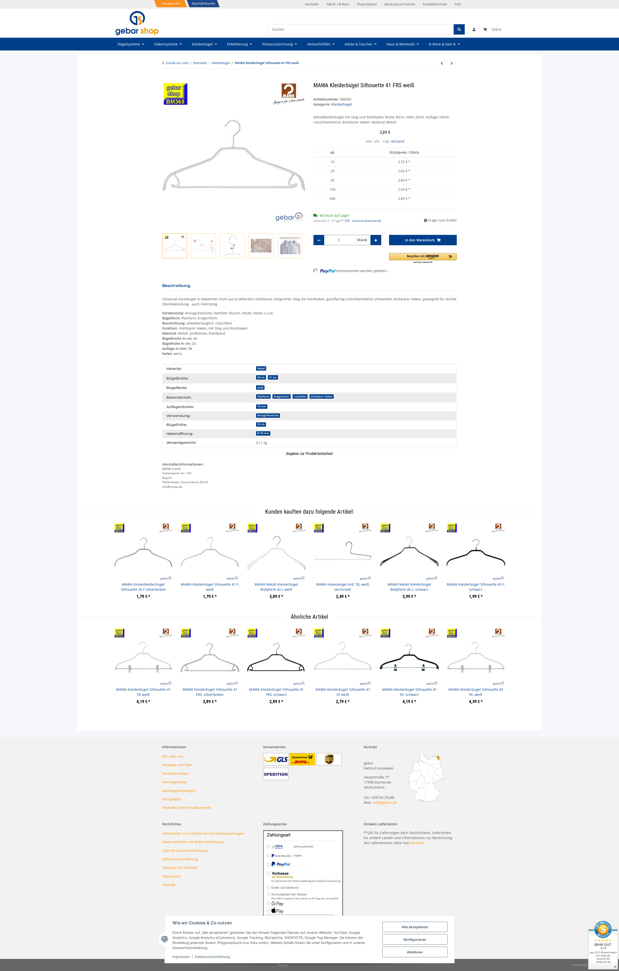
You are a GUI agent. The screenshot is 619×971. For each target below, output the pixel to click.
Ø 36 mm (263, 433)
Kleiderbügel (341, 104)
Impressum (181, 957)
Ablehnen (415, 952)
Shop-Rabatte (367, 4)
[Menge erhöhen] (375, 240)
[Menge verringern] (319, 240)
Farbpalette (171, 799)
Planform (263, 396)
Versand (397, 141)
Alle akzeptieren (415, 927)
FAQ (458, 4)
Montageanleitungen (179, 790)
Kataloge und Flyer (177, 764)
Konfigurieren (415, 939)
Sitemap (169, 884)
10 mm (261, 406)
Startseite (312, 4)
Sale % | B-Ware (337, 4)
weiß (260, 387)
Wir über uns (173, 756)
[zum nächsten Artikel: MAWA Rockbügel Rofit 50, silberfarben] (452, 63)
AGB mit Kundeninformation (185, 850)
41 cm (273, 377)
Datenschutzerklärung (212, 957)
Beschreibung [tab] (176, 285)
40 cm (261, 377)
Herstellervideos (175, 773)
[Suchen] (459, 29)
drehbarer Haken (321, 396)
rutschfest (300, 396)
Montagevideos (174, 782)
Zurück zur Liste (177, 63)
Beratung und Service (399, 4)
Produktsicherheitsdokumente (186, 807)
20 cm (261, 424)
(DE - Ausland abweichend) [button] (363, 221)
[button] (474, 29)
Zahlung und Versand (179, 867)
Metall (261, 368)
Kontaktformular (435, 4)
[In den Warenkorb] (166, 79)
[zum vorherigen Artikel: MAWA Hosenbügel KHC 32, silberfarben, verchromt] (442, 63)
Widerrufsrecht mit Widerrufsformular (193, 842)
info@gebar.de (385, 802)
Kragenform (281, 396)
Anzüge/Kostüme (268, 415)
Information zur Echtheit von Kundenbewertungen (203, 833)
